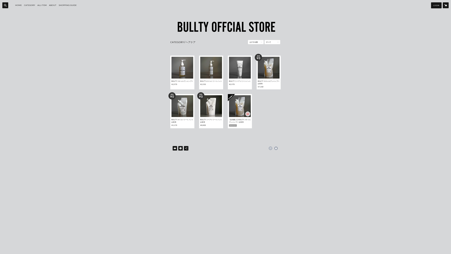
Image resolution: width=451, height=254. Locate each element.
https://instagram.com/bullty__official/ (270, 148)
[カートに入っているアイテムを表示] (446, 5)
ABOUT (52, 5)
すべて (268, 42)
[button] (436, 5)
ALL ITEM (42, 5)
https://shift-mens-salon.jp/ (276, 148)
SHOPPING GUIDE (68, 5)
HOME (18, 5)
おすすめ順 (254, 42)
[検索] (5, 5)
